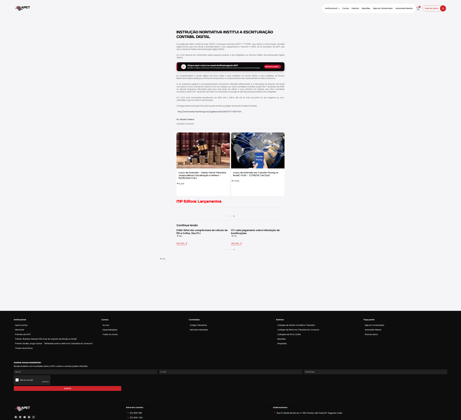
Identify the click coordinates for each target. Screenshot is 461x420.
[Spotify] (29, 417)
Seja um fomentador (383, 8)
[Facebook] (16, 417)
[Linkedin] (20, 417)
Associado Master (404, 8)
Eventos (355, 8)
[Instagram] (33, 417)
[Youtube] (25, 417)
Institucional (331, 8)
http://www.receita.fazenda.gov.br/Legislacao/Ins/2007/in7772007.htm (209, 111)
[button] (227, 249)
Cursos (345, 8)
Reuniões (366, 8)
